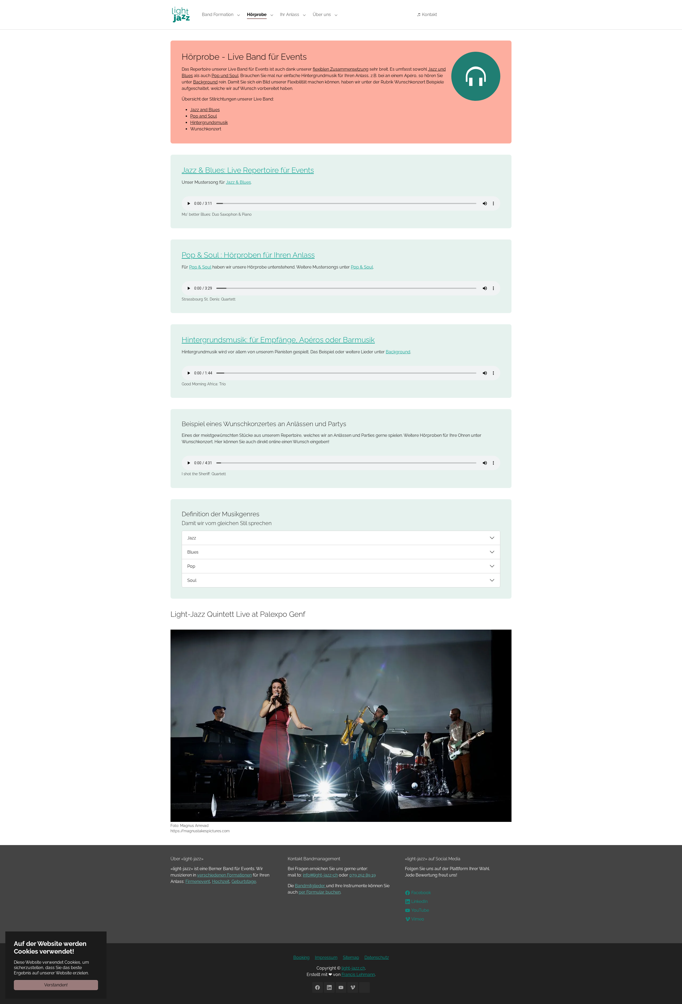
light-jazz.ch (353, 968)
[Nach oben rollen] (670, 992)
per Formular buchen (319, 892)
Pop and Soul (203, 116)
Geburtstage (244, 881)
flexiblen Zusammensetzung (340, 69)
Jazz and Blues (205, 109)
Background (205, 82)
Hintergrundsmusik (209, 122)
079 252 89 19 (362, 875)
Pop (191, 566)
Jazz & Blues (238, 182)
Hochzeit (220, 881)
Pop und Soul (225, 75)
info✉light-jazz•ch (320, 875)
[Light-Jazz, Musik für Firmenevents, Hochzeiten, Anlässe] (180, 14)
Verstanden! (56, 984)
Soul (191, 580)
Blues (192, 552)
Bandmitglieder (310, 885)
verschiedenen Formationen (224, 875)
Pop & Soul (200, 267)
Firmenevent (197, 881)
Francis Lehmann (358, 974)
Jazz (191, 538)
